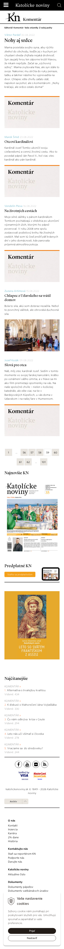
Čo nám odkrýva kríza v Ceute (26, 719)
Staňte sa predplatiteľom (20, 574)
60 (55, 452)
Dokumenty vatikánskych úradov (28, 890)
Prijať (32, 930)
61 (20, 462)
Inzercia (13, 829)
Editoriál (8, 27)
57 (32, 452)
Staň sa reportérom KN (22, 853)
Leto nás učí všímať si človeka (25, 733)
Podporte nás (16, 857)
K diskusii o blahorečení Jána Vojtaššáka (32, 704)
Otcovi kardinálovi (18, 142)
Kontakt (12, 825)
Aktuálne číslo (16, 874)
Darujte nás (15, 861)
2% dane (13, 837)
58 (39, 452)
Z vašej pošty (45, 27)
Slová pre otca (15, 365)
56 (24, 452)
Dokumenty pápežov (20, 887)
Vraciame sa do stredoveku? (25, 748)
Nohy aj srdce (18, 40)
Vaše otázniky (31, 27)
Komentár (19, 27)
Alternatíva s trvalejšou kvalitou (26, 690)
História (13, 841)
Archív (13, 801)
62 (28, 462)
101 (44, 462)
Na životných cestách (20, 211)
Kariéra (12, 833)
